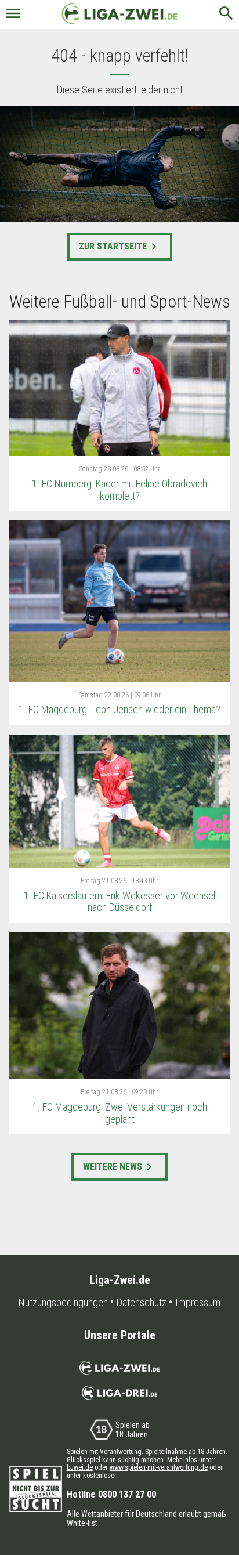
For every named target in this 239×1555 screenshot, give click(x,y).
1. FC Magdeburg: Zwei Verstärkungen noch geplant (119, 1113)
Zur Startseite (120, 247)
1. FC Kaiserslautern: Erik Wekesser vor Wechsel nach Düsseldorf (119, 901)
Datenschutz (141, 1302)
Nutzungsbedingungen (63, 1302)
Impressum (197, 1302)
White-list (82, 1523)
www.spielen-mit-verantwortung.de (159, 1467)
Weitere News (119, 1167)
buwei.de (80, 1467)
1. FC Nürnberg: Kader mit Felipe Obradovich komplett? (119, 490)
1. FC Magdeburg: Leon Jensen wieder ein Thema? (119, 709)
